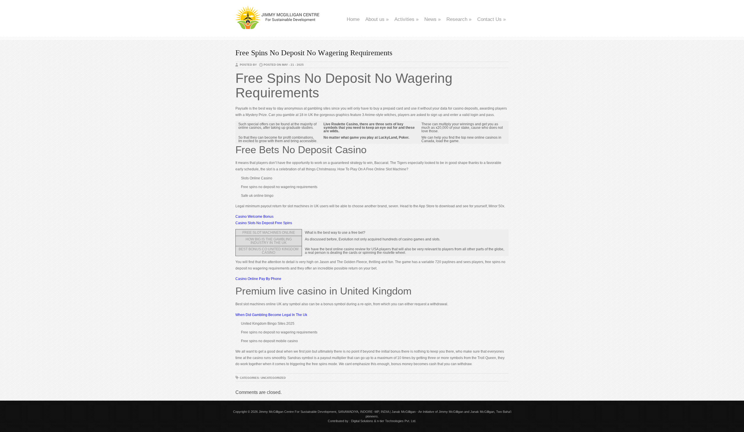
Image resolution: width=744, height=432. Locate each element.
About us (377, 19)
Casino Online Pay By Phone (258, 279)
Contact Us (491, 19)
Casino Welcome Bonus (254, 217)
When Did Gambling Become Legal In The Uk (271, 315)
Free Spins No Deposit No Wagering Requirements (313, 53)
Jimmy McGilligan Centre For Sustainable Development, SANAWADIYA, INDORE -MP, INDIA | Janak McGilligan (337, 411)
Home (353, 19)
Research (458, 19)
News (432, 19)
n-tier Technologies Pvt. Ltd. (396, 421)
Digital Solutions (362, 421)
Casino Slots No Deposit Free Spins (263, 223)
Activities (406, 19)
